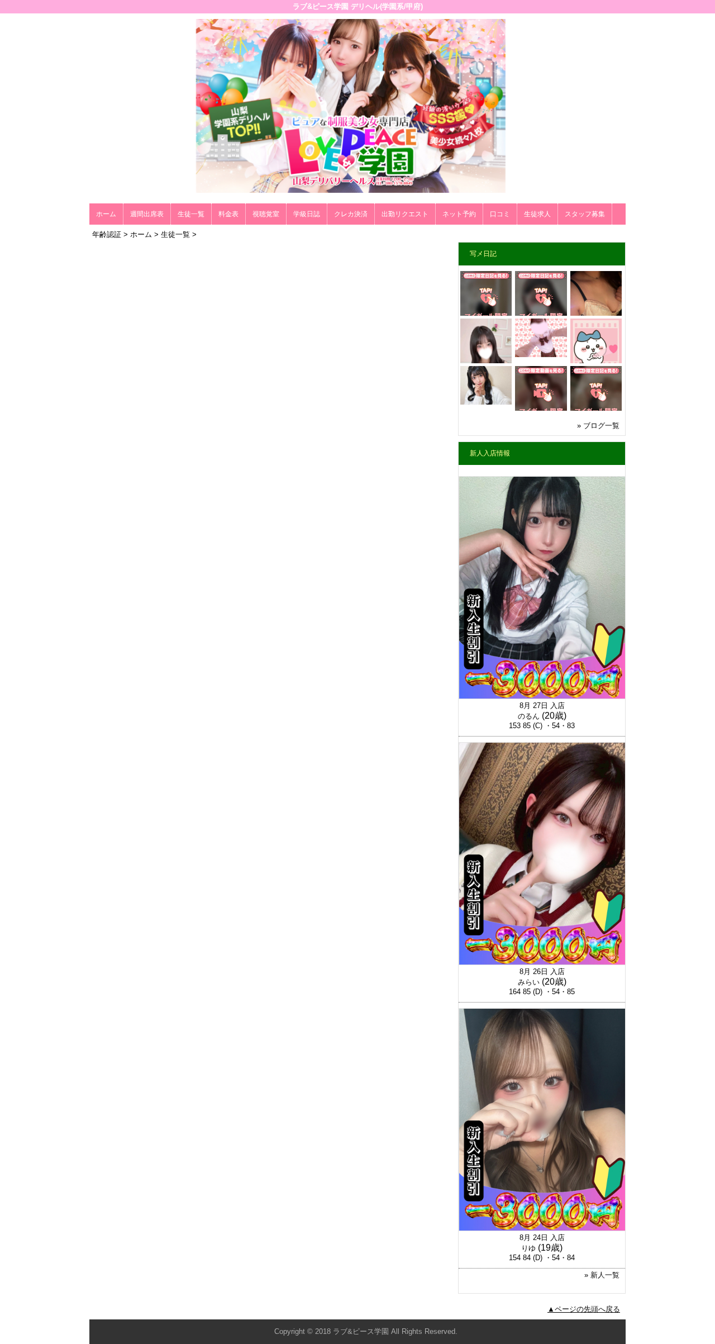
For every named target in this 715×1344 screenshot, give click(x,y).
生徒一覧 (191, 214)
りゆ (528, 1248)
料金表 (228, 214)
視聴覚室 (265, 214)
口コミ (500, 214)
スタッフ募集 (585, 214)
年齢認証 (106, 234)
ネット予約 (459, 214)
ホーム (106, 214)
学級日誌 (306, 214)
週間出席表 (147, 214)
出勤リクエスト (405, 214)
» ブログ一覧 (598, 425)
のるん (529, 716)
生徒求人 (537, 214)
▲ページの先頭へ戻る (583, 1309)
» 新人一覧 (601, 1275)
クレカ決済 (351, 214)
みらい (529, 982)
